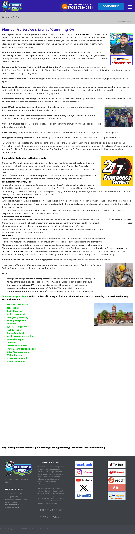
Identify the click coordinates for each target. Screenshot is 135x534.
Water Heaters (14, 355)
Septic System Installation (20, 336)
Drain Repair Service (17, 314)
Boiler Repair (13, 308)
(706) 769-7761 (80, 7)
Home (119, 21)
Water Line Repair (16, 361)
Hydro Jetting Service (18, 326)
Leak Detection (14, 330)
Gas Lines (11, 323)
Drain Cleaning (14, 311)
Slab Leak (11, 342)
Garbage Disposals (16, 320)
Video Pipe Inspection (18, 352)
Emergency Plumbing (17, 317)
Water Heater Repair (17, 358)
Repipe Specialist (15, 333)
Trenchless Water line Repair (21, 348)
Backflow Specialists (17, 304)
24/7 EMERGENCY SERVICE (80, 4)
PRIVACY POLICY (49, 516)
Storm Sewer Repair (17, 345)
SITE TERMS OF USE (51, 510)
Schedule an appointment (15, 296)
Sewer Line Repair (15, 339)
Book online (111, 6)
